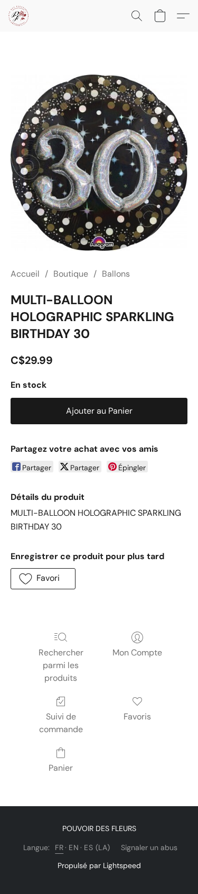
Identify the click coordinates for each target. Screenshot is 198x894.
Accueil (25, 273)
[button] (19, 16)
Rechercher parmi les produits (61, 665)
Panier (61, 767)
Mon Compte (137, 652)
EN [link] (74, 847)
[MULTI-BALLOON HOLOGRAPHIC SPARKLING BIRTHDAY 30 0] (99, 163)
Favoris (137, 716)
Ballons (116, 273)
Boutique (70, 273)
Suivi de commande (61, 723)
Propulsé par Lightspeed (99, 865)
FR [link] (59, 847)
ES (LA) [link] (97, 847)
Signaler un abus (149, 847)
